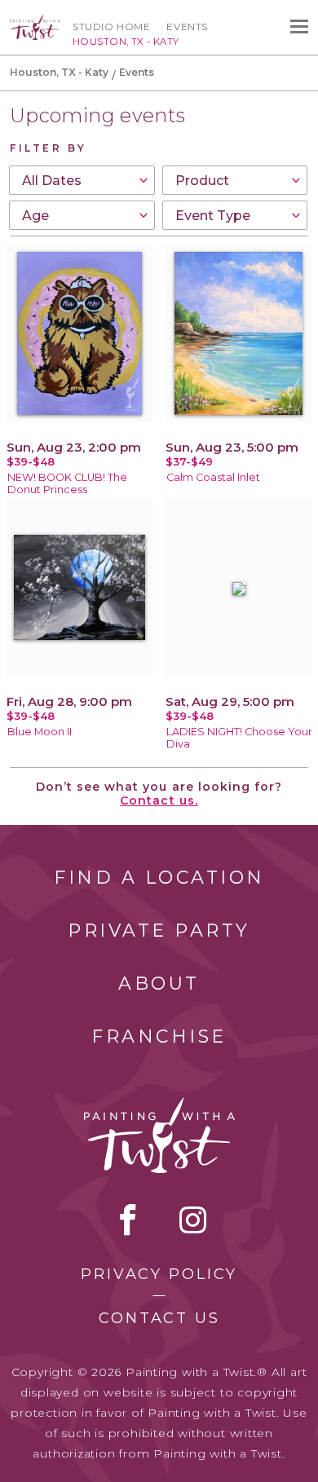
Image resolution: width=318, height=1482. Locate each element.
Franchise (159, 1036)
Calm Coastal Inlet (213, 477)
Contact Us (159, 1318)
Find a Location (159, 878)
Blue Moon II (39, 732)
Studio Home (111, 27)
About (159, 984)
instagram (192, 1219)
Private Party (159, 931)
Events (187, 27)
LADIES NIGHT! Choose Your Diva (239, 738)
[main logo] (35, 22)
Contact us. (159, 800)
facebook (128, 1219)
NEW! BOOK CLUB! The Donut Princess (67, 483)
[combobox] (82, 180)
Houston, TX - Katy (59, 72)
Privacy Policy (159, 1274)
